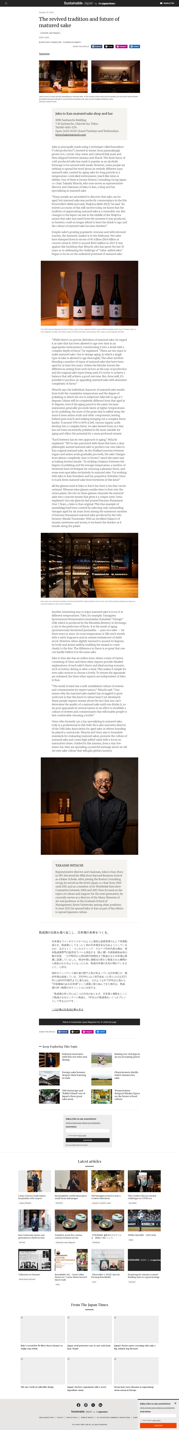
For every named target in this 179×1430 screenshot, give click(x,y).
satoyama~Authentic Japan (101, 1203)
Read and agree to (77, 1135)
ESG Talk (22, 1242)
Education (132, 1282)
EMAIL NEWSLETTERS (46, 1417)
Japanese (44, 53)
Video (58, 1284)
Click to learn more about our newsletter (83, 1123)
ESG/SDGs (59, 1203)
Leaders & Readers (25, 1203)
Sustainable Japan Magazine (50, 33)
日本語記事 (96, 1242)
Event (94, 1282)
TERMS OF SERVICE (87, 1417)
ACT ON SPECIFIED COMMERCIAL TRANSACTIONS (113, 1417)
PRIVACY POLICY (72, 1417)
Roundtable (132, 1203)
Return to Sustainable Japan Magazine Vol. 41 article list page (89, 1022)
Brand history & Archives (27, 1279)
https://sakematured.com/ (70, 134)
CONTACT (60, 1417)
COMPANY (136, 1417)
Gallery (131, 1240)
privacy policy (82, 1135)
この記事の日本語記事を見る (67, 1009)
